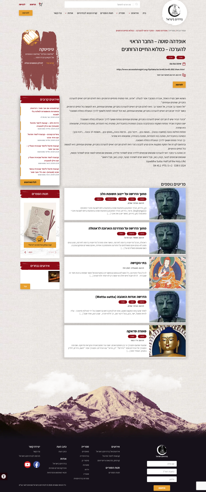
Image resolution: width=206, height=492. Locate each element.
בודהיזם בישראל (60, 463)
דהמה (122, 199)
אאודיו (86, 473)
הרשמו (33, 4)
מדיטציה (131, 234)
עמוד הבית (181, 30)
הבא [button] (30, 252)
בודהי (132, 199)
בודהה (142, 234)
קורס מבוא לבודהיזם (87, 13)
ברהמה (142, 302)
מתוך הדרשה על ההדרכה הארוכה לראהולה (117, 228)
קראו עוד (50, 63)
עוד (25, 286)
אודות (70, 13)
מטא (132, 302)
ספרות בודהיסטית (81, 478)
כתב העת (63, 451)
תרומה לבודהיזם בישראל (29, 455)
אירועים (135, 13)
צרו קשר (58, 13)
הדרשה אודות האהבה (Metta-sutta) (120, 296)
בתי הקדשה (138, 263)
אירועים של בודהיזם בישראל (108, 451)
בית (144, 13)
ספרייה (172, 30)
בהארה (142, 199)
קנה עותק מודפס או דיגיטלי (40, 244)
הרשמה (161, 488)
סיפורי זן (85, 460)
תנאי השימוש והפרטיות (57, 472)
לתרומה (25, 12)
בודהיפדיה (84, 455)
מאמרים (85, 451)
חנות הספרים (106, 13)
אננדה (171, 57)
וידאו (87, 469)
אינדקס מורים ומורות (58, 468)
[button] (3, 476)
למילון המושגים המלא (34, 63)
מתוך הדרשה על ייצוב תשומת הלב (123, 194)
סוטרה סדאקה (136, 331)
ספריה (122, 13)
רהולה (121, 234)
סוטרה (180, 57)
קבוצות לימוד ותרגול (111, 455)
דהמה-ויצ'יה (111, 199)
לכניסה (22, 4)
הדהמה (99, 199)
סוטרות (86, 464)
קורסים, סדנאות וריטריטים (109, 460)
